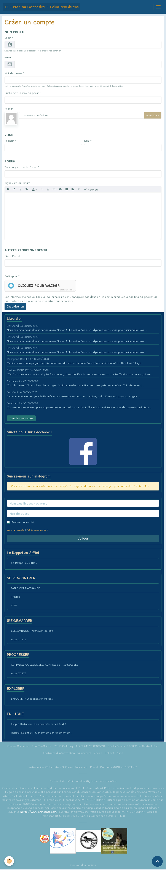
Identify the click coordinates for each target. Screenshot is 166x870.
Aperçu (92, 189)
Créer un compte (15, 530)
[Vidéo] (73, 189)
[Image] (66, 189)
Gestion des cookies (83, 865)
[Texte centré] (48, 189)
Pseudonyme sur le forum (21, 167)
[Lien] (54, 189)
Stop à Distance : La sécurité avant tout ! (38, 724)
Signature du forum (17, 182)
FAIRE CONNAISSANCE (25, 588)
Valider (83, 538)
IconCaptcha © (67, 289)
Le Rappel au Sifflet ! (24, 562)
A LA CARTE (18, 639)
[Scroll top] (157, 861)
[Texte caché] (60, 189)
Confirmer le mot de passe (22, 93)
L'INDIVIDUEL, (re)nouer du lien (32, 630)
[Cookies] (9, 861)
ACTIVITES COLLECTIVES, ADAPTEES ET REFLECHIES (44, 664)
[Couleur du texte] (34, 189)
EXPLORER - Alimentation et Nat (32, 698)
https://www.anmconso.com (38, 811)
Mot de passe (13, 73)
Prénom (9, 140)
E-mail (8, 57)
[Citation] (41, 189)
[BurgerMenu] (158, 7)
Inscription (15, 306)
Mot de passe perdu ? (37, 530)
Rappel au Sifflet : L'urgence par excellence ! (41, 732)
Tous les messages (21, 418)
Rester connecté (22, 522)
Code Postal (12, 256)
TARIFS (15, 596)
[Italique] (14, 189)
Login (8, 37)
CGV (14, 605)
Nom (86, 140)
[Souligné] (20, 189)
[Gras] (8, 189)
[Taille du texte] (27, 189)
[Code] (79, 189)
